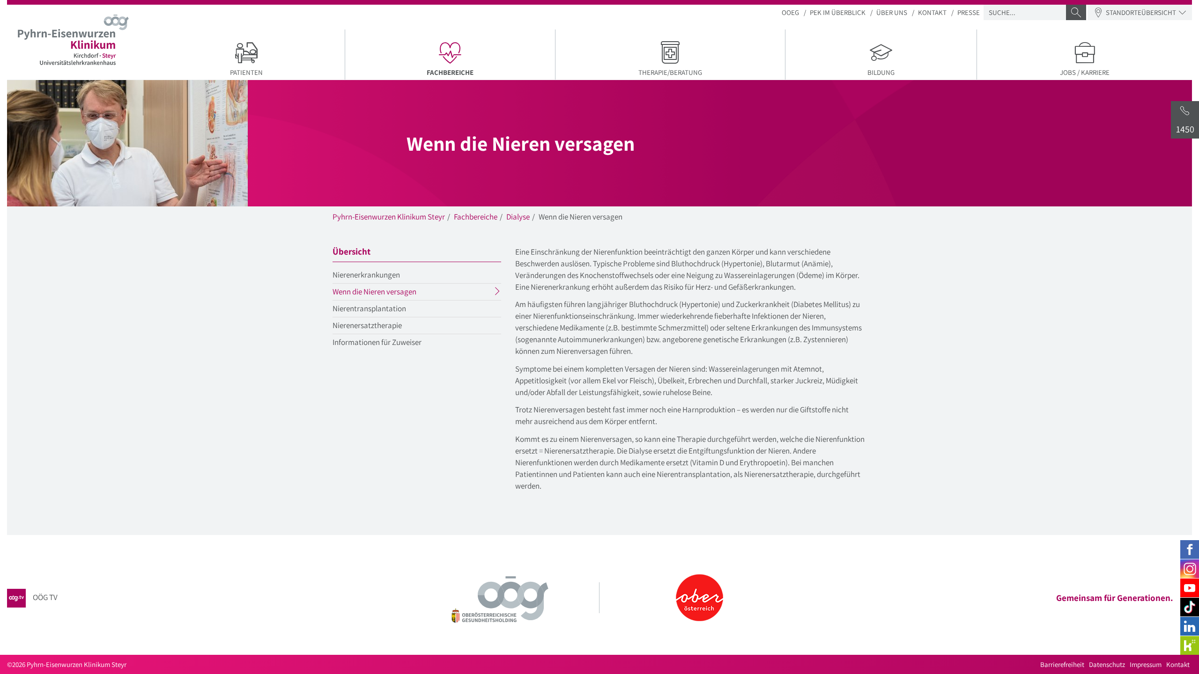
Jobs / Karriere (1085, 72)
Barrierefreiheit (1062, 664)
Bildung (881, 72)
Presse (968, 12)
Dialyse (518, 217)
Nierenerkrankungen (366, 275)
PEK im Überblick (838, 12)
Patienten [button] (246, 72)
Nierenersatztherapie (367, 325)
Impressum (1146, 664)
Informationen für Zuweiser (377, 342)
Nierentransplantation (369, 308)
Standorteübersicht (1140, 12)
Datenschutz (1107, 664)
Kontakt (932, 12)
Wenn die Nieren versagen (393, 293)
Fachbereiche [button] (488, 72)
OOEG (790, 12)
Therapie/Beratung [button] (670, 72)
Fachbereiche (475, 217)
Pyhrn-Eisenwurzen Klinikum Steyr (389, 217)
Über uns (891, 12)
